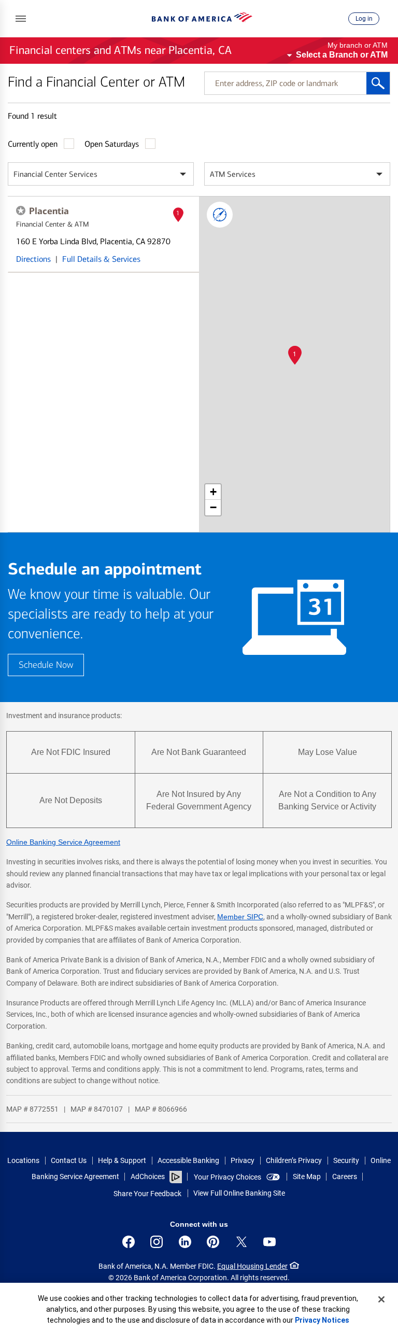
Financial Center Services (55, 174)
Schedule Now (46, 665)
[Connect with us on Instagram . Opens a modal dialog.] (156, 1242)
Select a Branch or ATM (342, 54)
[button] (20, 18)
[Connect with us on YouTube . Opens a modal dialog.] (269, 1242)
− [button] (213, 507)
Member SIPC (240, 917)
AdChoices (148, 1176)
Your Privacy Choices (227, 1177)
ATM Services (232, 174)
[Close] (381, 1299)
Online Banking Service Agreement (63, 842)
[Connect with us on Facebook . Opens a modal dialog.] (128, 1242)
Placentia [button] (49, 211)
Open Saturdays (111, 144)
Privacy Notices (322, 1320)
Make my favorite (20, 210)
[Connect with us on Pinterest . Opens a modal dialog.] (213, 1242)
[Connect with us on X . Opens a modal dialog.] (241, 1242)
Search (378, 83)
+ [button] (213, 491)
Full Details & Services (101, 259)
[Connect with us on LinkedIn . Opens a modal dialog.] (185, 1242)
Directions (33, 259)
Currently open (33, 144)
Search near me (220, 215)
